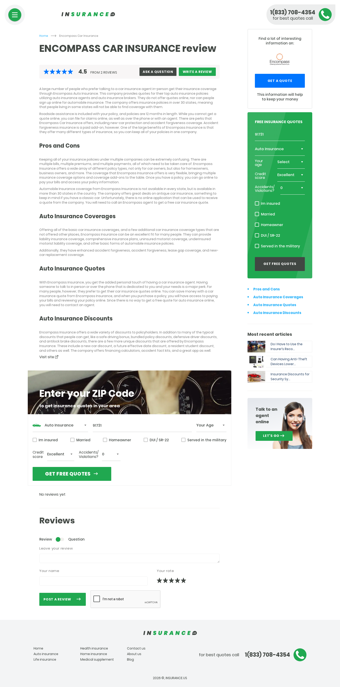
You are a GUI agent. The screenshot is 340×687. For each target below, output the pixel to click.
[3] (172, 580)
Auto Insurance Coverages (278, 297)
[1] (160, 580)
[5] (184, 580)
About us (134, 654)
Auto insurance (46, 654)
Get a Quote (280, 80)
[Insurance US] (170, 633)
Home (43, 35)
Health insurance (94, 648)
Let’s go (271, 435)
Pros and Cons (266, 289)
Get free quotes (68, 473)
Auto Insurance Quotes (274, 304)
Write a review (197, 71)
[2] (166, 580)
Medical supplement (97, 659)
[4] (178, 580)
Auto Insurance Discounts (277, 312)
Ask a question (158, 71)
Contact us (136, 648)
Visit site (47, 357)
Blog (130, 659)
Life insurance (45, 659)
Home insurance (93, 654)
